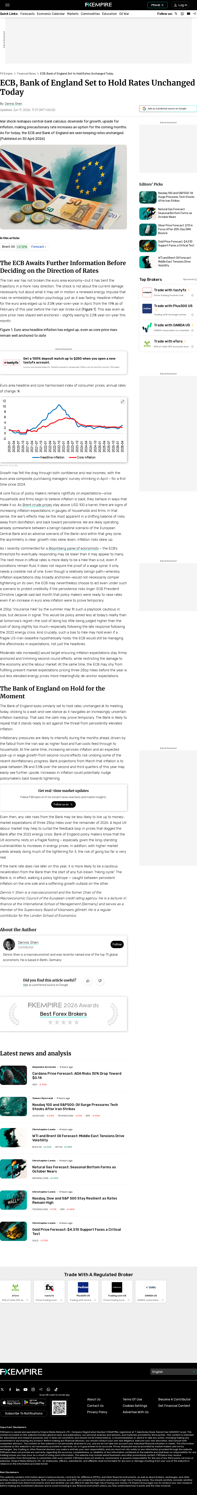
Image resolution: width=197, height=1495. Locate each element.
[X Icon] (2, 1389)
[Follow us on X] (176, 13)
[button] (7, 5)
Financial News (26, 73)
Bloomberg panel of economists (74, 548)
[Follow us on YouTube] (188, 13)
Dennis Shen (28, 942)
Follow (117, 944)
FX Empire (6, 73)
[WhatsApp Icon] (48, 1389)
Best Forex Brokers (63, 1014)
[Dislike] (100, 981)
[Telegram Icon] (40, 1389)
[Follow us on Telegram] (194, 13)
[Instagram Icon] (33, 1389)
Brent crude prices (37, 505)
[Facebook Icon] (10, 1389)
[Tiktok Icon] (56, 1389)
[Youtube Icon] (25, 1389)
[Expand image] (122, 402)
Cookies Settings (135, 1406)
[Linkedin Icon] (17, 1389)
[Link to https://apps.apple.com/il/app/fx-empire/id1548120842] (11, 1403)
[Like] (88, 981)
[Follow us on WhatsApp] (182, 13)
